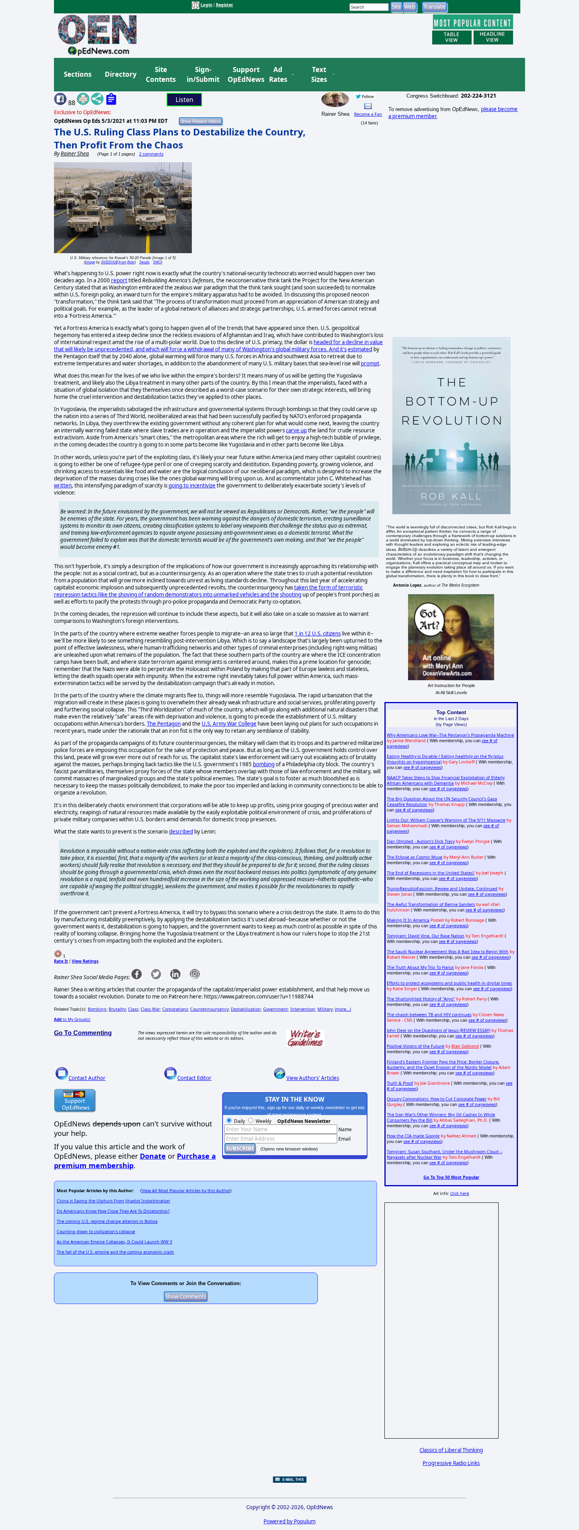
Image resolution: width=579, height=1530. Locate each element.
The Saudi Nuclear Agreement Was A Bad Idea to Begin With (447, 951)
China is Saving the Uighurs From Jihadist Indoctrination (113, 1201)
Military (324, 1009)
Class (133, 1009)
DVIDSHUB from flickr (118, 262)
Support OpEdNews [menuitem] (243, 74)
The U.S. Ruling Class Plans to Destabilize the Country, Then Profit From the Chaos (180, 138)
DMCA (157, 262)
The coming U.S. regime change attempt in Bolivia (107, 1221)
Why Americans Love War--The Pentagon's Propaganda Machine (450, 735)
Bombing (97, 1009)
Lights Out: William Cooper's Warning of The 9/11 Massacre (446, 820)
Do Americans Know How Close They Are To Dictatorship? (113, 1211)
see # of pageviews (422, 767)
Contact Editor (194, 1078)
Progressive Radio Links (451, 1463)
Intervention (302, 1009)
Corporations (175, 1009)
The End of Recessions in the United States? (431, 873)
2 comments (151, 154)
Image (90, 262)
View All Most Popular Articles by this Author (186, 1190)
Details (144, 262)
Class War (150, 1009)
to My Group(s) (72, 1019)
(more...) (343, 1009)
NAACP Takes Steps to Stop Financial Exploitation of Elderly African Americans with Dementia (446, 780)
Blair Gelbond (465, 1046)
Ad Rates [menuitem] (278, 74)
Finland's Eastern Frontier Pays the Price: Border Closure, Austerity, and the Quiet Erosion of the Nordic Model (443, 1064)
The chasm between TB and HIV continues (429, 1014)
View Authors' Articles (312, 1078)
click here (459, 1193)
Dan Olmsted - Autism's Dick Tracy (421, 841)
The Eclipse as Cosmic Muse (414, 857)
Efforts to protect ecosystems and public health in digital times (449, 983)
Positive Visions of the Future (415, 1046)
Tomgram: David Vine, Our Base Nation (425, 936)
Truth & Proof (400, 1083)
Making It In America (408, 920)
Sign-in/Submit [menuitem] (202, 74)
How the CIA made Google (413, 1136)
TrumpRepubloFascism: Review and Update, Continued (442, 888)
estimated (360, 349)
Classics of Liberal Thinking (451, 1450)
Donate (153, 1156)
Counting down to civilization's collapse (96, 1231)
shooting (290, 594)
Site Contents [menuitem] (161, 74)
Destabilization (246, 1009)
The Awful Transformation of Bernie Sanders (431, 904)
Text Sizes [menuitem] (319, 74)
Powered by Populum (289, 1521)
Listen (184, 99)
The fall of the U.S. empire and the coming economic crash (115, 1252)
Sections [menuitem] (77, 74)
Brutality (117, 1009)
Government (275, 1009)
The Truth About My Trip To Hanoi (420, 967)
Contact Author (87, 1078)
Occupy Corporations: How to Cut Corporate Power (436, 1099)
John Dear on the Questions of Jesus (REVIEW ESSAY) (438, 1030)
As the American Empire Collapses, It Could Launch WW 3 (114, 1242)
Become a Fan (368, 114)
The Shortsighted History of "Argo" (421, 999)
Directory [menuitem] (120, 74)
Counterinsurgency (209, 1009)
